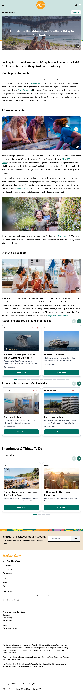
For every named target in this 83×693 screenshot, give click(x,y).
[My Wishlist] (80, 4)
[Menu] (3, 4)
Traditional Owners (39, 645)
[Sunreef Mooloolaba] (61, 341)
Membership (7, 618)
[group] (21, 351)
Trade (5, 623)
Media (5, 625)
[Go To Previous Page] (74, 321)
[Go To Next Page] (79, 321)
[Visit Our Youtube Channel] (13, 600)
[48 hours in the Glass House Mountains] (61, 478)
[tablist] (41, 455)
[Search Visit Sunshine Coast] (75, 4)
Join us (40, 666)
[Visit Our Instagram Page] (8, 600)
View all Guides (10, 12)
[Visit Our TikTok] (18, 600)
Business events (8, 620)
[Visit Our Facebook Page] (4, 600)
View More (21, 372)
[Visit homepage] (40, 5)
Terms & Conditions (23, 689)
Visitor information (10, 628)
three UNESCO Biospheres (53, 664)
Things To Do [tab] (8, 455)
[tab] (15, 379)
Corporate (6, 615)
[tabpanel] (41, 485)
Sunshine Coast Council (50, 657)
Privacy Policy (8, 689)
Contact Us (37, 689)
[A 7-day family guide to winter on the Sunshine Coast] (21, 478)
